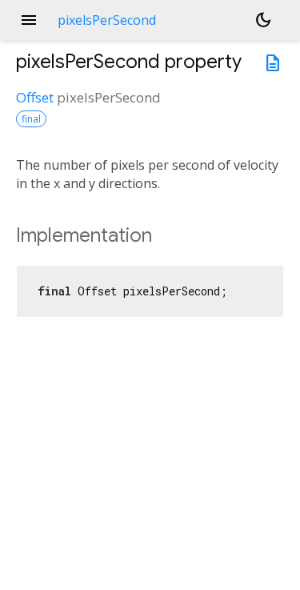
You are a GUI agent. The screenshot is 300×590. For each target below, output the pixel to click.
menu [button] (28, 20)
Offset (35, 97)
